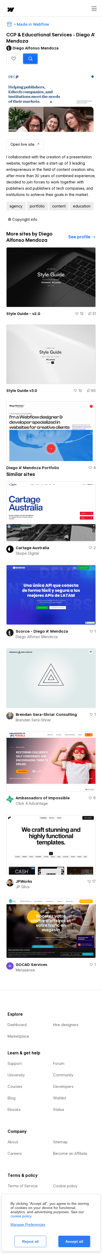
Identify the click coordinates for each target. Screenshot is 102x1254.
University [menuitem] (16, 1075)
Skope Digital (27, 553)
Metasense (25, 970)
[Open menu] (94, 8)
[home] (10, 10)
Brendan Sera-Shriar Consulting (46, 714)
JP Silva (22, 887)
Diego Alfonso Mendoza (37, 637)
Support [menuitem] (15, 1063)
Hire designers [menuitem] (65, 1025)
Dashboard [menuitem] (17, 1025)
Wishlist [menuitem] (59, 1098)
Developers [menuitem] (63, 1086)
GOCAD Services (31, 965)
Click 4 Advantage (32, 803)
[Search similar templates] (30, 58)
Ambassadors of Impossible (43, 798)
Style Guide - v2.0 (23, 314)
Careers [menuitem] (15, 1153)
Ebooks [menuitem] (14, 1109)
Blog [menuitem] (11, 1098)
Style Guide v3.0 (21, 391)
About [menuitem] (13, 1142)
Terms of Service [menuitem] (23, 1186)
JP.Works (24, 881)
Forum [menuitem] (58, 1063)
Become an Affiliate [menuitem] (70, 1153)
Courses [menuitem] (15, 1086)
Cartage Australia (32, 548)
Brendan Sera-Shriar (33, 720)
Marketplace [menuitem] (18, 1036)
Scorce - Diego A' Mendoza (42, 631)
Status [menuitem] (58, 1109)
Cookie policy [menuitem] (65, 1186)
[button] (13, 58)
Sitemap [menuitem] (60, 1142)
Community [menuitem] (63, 1075)
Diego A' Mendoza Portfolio (32, 468)
